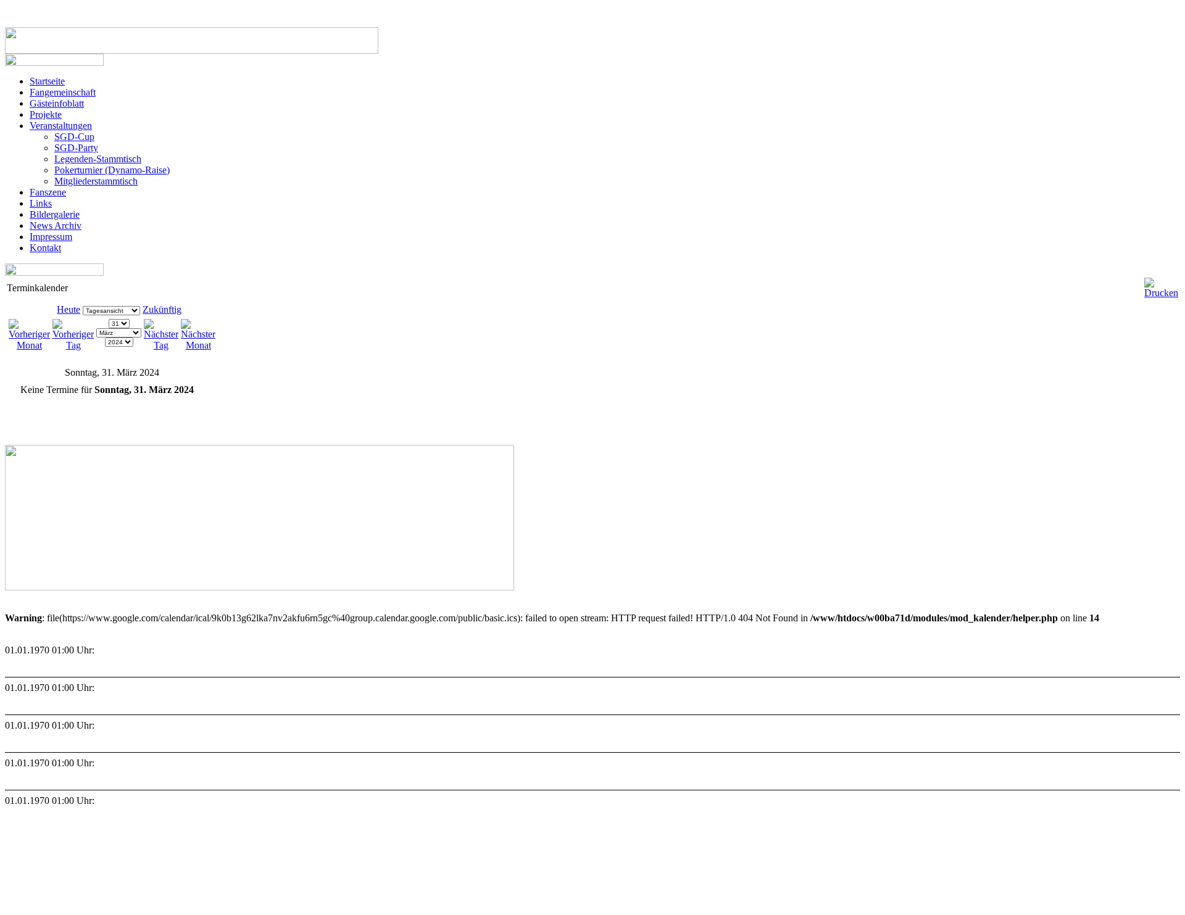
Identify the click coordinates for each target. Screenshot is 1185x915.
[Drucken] (1161, 283)
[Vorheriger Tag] (73, 345)
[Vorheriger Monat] (29, 345)
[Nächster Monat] (198, 345)
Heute (68, 309)
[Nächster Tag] (161, 345)
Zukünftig (162, 309)
